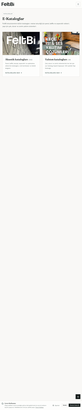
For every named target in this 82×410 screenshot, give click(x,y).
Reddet (65, 405)
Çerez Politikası (39, 407)
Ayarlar (57, 405)
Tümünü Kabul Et (74, 405)
